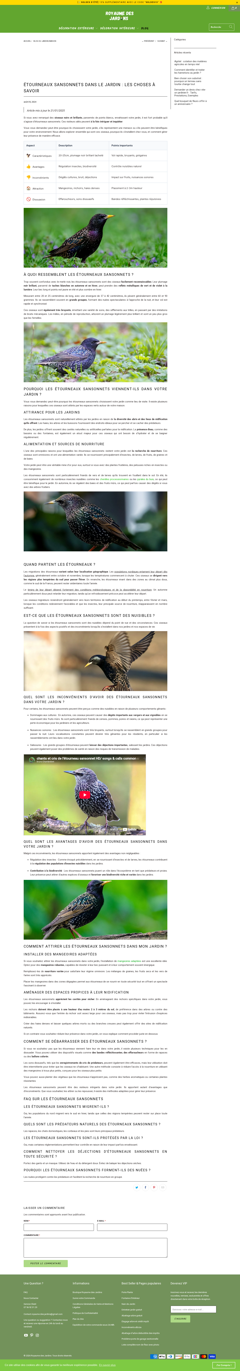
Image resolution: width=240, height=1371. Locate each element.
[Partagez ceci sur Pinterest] (154, 1187)
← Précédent (148, 41)
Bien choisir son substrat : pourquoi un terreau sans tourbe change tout (188, 81)
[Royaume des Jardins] (120, 18)
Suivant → (162, 41)
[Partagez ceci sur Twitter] (136, 1187)
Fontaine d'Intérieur (131, 1298)
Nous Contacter (31, 1298)
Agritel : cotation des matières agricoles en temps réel (190, 63)
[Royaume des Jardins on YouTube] (26, 1335)
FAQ (26, 1292)
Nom (27, 1221)
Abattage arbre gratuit (132, 1315)
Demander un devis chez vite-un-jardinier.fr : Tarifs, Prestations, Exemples (190, 92)
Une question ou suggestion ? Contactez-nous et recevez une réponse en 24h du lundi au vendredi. (46, 1323)
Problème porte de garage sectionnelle (140, 1339)
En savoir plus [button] (107, 1365)
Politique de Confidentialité (85, 1313)
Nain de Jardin (128, 1304)
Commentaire (32, 1235)
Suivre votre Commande (84, 1298)
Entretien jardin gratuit (132, 1309)
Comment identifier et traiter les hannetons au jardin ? (189, 71)
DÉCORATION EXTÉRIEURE (77, 28)
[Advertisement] (80, 59)
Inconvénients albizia (131, 1327)
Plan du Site (78, 1319)
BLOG (145, 28)
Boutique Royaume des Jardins (87, 1292)
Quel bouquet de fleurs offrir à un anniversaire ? (190, 102)
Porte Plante (127, 1292)
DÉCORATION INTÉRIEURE (118, 28)
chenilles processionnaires (114, 479)
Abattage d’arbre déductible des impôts (141, 1333)
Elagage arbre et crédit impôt (135, 1321)
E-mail (101, 1221)
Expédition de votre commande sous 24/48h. (94, 1325)
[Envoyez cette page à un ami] (162, 1187)
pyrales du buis (145, 479)
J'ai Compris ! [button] (224, 1365)
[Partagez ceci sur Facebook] (145, 1187)
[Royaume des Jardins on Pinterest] (31, 1335)
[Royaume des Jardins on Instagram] (37, 1335)
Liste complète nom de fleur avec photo (140, 1344)
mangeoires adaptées (129, 961)
